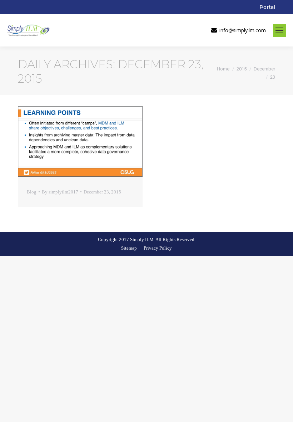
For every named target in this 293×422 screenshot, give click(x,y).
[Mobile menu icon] (279, 30)
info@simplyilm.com (242, 30)
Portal (267, 7)
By (60, 192)
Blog (31, 192)
